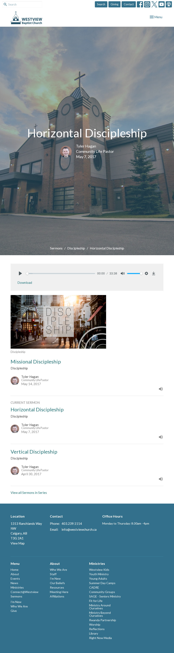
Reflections (97, 629)
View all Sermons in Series (29, 492)
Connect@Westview (24, 592)
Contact (129, 4)
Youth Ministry (99, 574)
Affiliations (57, 596)
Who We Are (19, 606)
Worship (94, 624)
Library (93, 633)
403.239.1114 (72, 523)
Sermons (56, 248)
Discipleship (76, 248)
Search (101, 4)
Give (14, 611)
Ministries (17, 587)
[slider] (60, 274)
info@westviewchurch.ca (79, 529)
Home (14, 569)
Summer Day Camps (102, 583)
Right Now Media (100, 638)
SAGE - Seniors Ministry (105, 596)
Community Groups (102, 592)
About (15, 574)
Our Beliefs (57, 583)
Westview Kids (99, 569)
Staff (53, 574)
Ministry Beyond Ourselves (100, 614)
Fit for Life (95, 601)
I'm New (16, 602)
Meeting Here (59, 592)
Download (24, 282)
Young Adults (98, 578)
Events (15, 578)
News (14, 583)
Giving (114, 4)
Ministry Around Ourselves (100, 606)
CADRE (94, 587)
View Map (18, 543)
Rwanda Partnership (102, 620)
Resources (57, 587)
